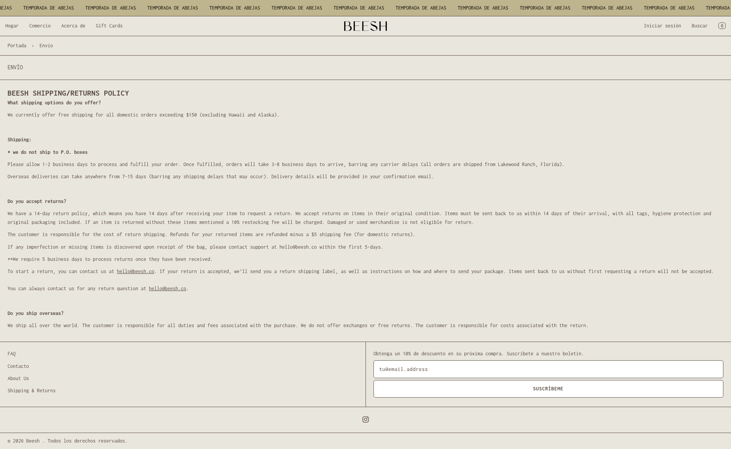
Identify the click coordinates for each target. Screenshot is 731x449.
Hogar (12, 26)
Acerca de (73, 26)
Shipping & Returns (32, 390)
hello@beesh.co (135, 271)
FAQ (12, 353)
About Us (18, 378)
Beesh (34, 441)
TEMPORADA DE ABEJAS (46, 8)
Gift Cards (109, 26)
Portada (17, 45)
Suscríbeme (548, 388)
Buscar (700, 26)
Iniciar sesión (662, 26)
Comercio (40, 26)
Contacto (18, 366)
